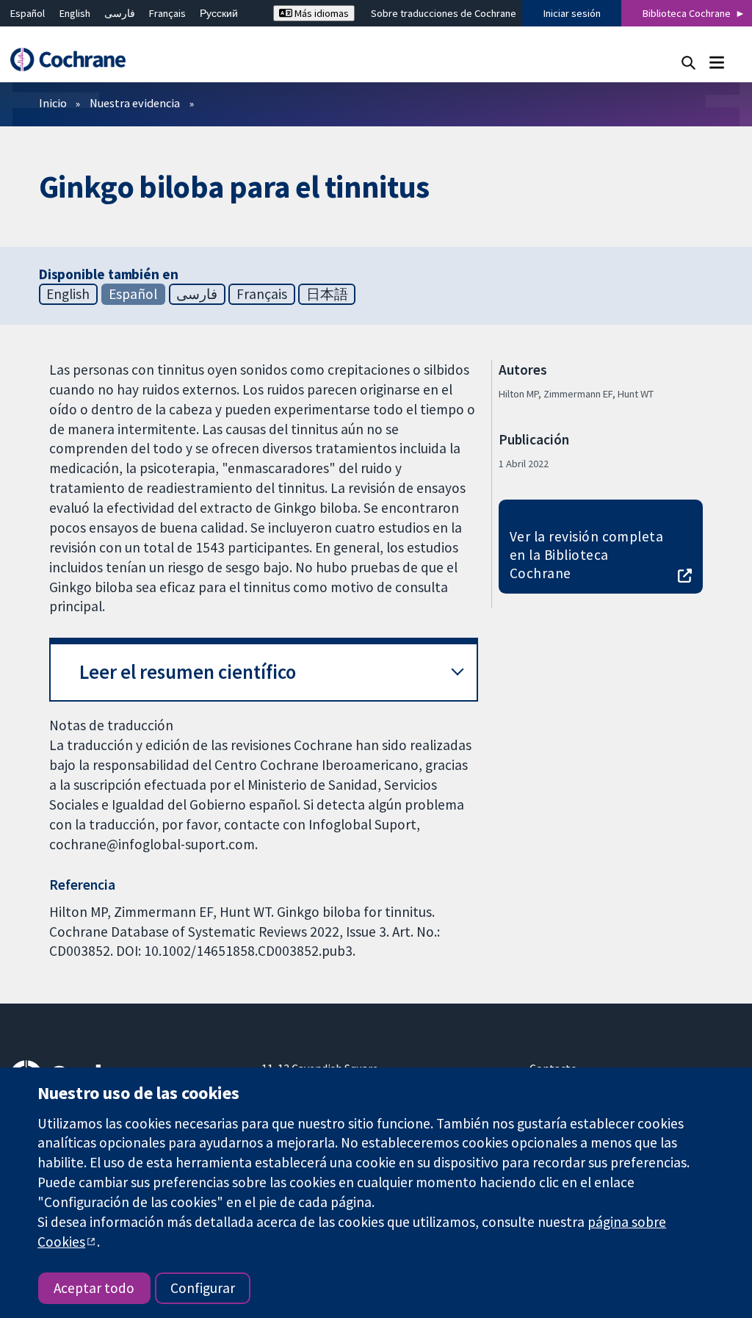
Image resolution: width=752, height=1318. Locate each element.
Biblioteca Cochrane (687, 13)
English (74, 13)
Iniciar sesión (572, 13)
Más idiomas (320, 13)
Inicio (53, 103)
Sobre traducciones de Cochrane (443, 13)
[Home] (75, 60)
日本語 (327, 294)
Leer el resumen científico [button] (187, 672)
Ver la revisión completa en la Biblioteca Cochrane (587, 554)
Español (27, 13)
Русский (219, 13)
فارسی (119, 13)
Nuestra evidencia (135, 103)
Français (167, 13)
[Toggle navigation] (716, 62)
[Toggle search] (688, 62)
